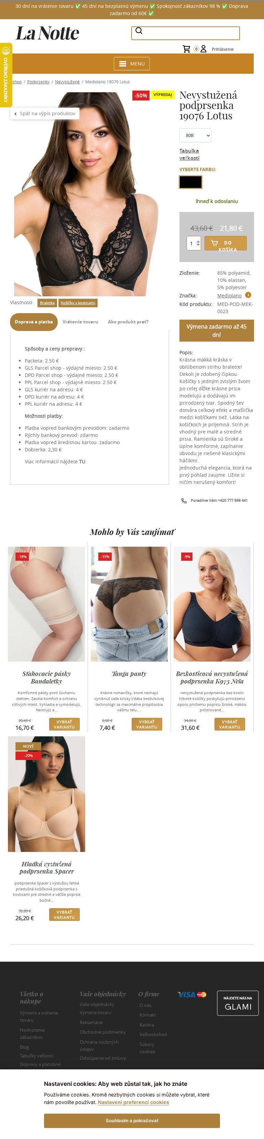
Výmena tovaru (95, 1012)
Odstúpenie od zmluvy (103, 1058)
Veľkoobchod (153, 1034)
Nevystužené (67, 81)
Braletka (47, 302)
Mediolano (229, 295)
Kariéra (147, 1025)
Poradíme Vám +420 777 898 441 (219, 500)
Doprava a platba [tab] (34, 322)
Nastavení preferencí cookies (133, 1102)
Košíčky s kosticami (78, 302)
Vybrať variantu (64, 724)
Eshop (16, 81)
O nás (145, 1005)
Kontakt (148, 1015)
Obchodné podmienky (103, 1032)
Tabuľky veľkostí (36, 1056)
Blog (24, 1047)
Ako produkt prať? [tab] (128, 322)
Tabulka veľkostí (189, 154)
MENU (137, 63)
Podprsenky (38, 81)
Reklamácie (91, 1022)
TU (82, 461)
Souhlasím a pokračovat (132, 1120)
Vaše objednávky (97, 1004)
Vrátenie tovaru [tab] (80, 322)
